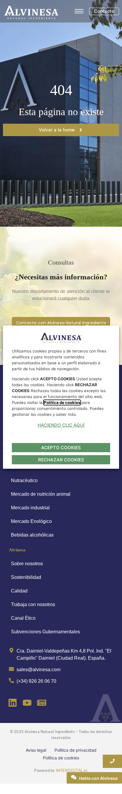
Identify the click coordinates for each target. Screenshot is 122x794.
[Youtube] (27, 702)
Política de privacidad (75, 750)
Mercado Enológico (31, 521)
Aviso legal (36, 750)
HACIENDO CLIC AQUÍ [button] (61, 425)
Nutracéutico (24, 480)
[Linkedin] (12, 702)
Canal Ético (23, 618)
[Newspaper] (41, 702)
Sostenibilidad (26, 577)
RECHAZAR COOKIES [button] (61, 460)
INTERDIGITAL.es (72, 770)
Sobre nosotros (27, 563)
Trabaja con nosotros (33, 604)
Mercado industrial (30, 507)
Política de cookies (61, 757)
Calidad (19, 590)
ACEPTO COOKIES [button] (61, 447)
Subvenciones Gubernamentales (45, 631)
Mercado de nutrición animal (40, 494)
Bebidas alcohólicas (32, 534)
